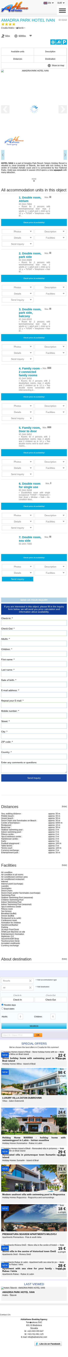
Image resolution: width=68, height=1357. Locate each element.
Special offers (34, 1043)
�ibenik (20, 28)
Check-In (17, 995)
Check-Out (50, 995)
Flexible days (10, 1005)
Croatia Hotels (7, 28)
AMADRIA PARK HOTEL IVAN (28, 20)
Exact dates (9, 1009)
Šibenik (32, 165)
